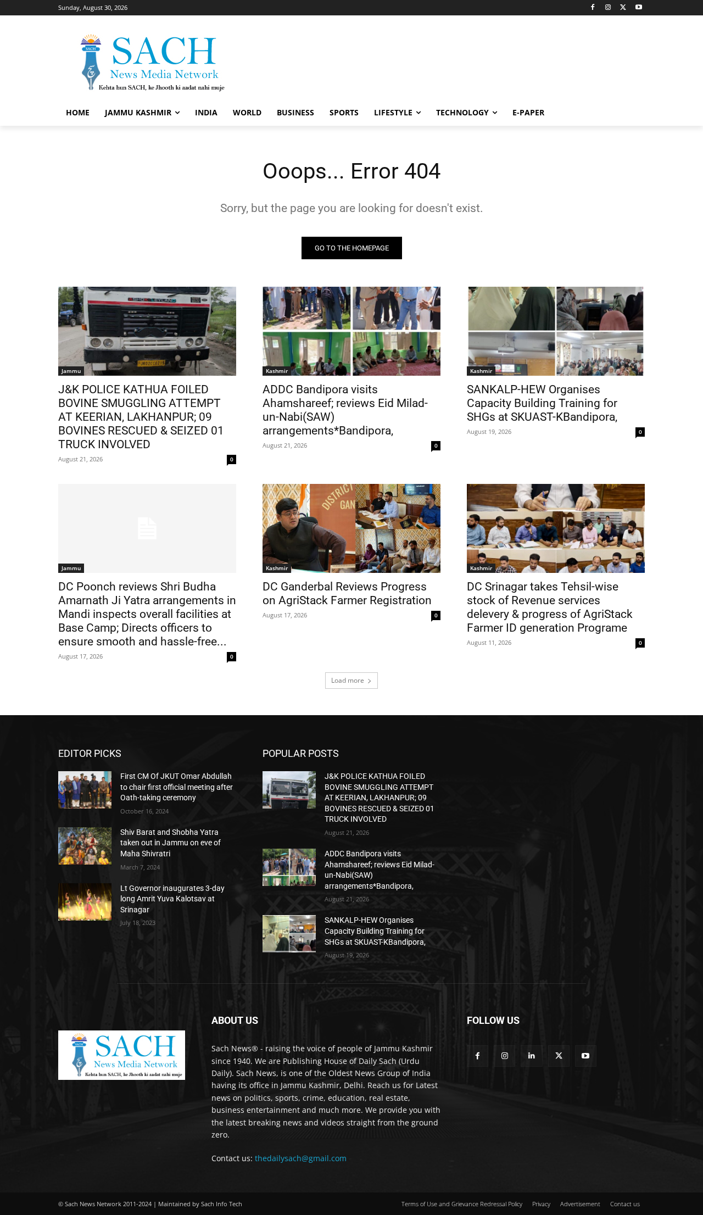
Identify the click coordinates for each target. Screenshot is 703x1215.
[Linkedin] (531, 1056)
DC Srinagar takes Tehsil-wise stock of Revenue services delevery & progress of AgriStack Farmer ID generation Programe (550, 607)
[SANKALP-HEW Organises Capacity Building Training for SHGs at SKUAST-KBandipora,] (556, 331)
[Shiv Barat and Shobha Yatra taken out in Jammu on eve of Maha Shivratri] (84, 846)
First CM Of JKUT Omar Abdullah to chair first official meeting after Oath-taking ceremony (176, 787)
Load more (347, 680)
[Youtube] (638, 8)
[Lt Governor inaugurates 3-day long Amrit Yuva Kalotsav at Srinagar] (84, 902)
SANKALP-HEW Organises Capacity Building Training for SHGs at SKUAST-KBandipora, (542, 403)
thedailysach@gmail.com (301, 1158)
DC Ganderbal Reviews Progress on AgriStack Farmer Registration (347, 593)
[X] (623, 8)
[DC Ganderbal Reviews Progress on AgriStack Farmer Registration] (351, 528)
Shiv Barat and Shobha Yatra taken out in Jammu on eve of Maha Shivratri (170, 843)
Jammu (71, 371)
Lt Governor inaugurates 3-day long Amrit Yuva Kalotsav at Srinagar (172, 899)
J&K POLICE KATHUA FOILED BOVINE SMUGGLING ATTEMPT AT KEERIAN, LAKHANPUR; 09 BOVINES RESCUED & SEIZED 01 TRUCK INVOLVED (141, 417)
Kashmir (277, 371)
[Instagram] (608, 8)
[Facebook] (593, 8)
